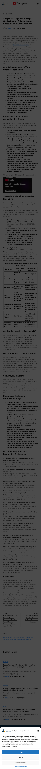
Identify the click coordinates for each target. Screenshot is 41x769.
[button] (38, 731)
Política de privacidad (21, 766)
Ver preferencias (20, 763)
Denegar (20, 757)
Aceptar (20, 752)
